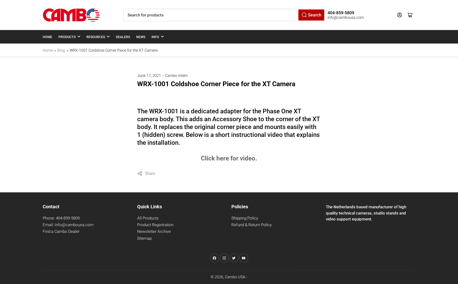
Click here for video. (229, 158)
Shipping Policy (244, 218)
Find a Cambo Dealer (61, 231)
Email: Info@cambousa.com (68, 225)
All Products (148, 218)
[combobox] (224, 15)
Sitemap (144, 238)
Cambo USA (235, 277)
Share (150, 173)
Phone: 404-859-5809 (61, 218)
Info (155, 37)
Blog (61, 50)
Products (67, 37)
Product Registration (155, 225)
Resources (95, 37)
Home (47, 37)
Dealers (123, 37)
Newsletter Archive (154, 231)
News (140, 37)
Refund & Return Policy (251, 225)
